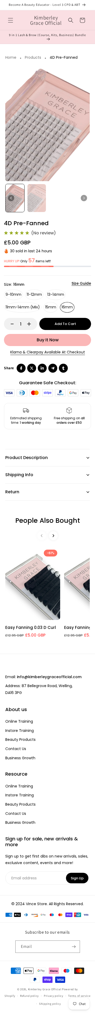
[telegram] (52, 368)
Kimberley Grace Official (44, 989)
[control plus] (31, 324)
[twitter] (31, 368)
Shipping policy (50, 1004)
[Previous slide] (41, 535)
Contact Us (15, 748)
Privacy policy (53, 996)
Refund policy (29, 996)
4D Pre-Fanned (64, 57)
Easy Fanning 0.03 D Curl (30, 627)
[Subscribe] (74, 946)
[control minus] (9, 324)
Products (33, 57)
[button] (10, 20)
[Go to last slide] (11, 198)
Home (10, 57)
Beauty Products (20, 739)
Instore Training (19, 730)
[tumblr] (63, 368)
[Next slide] (84, 198)
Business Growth (20, 758)
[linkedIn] (42, 368)
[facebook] (21, 368)
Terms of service (79, 996)
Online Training (19, 721)
